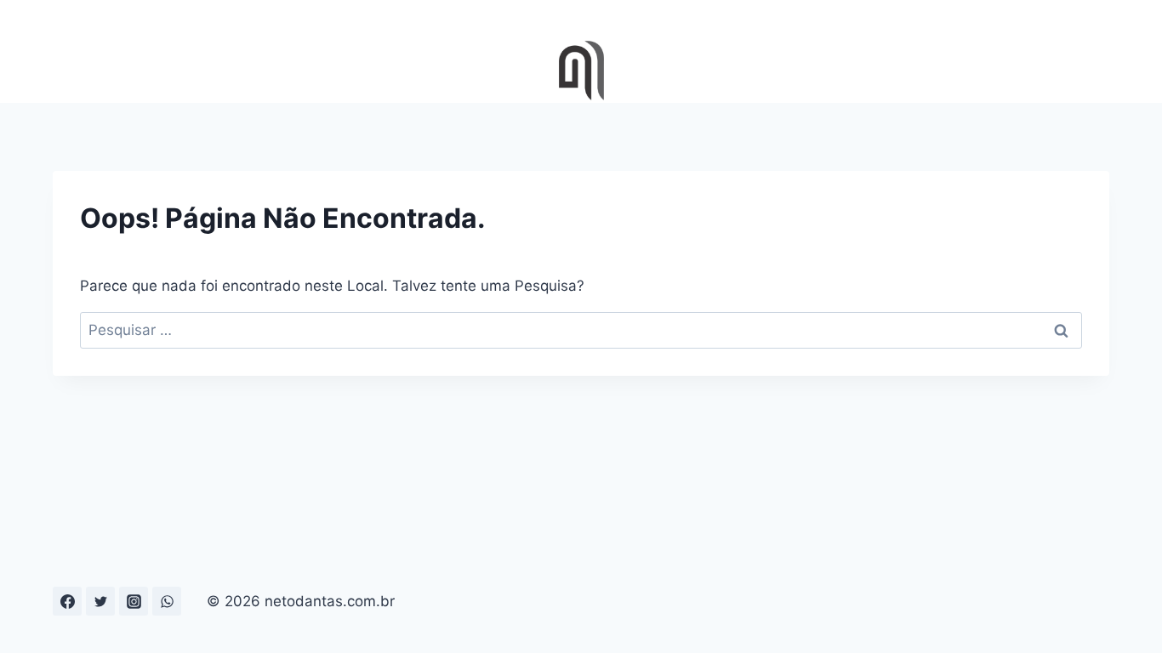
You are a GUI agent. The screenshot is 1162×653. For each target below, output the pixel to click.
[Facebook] (67, 601)
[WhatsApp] (166, 601)
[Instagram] (133, 601)
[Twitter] (100, 601)
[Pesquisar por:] (581, 329)
